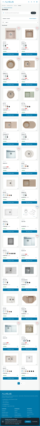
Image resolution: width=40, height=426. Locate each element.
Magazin (16, 410)
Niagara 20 (23, 43)
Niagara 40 (23, 134)
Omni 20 (23, 368)
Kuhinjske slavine (5, 412)
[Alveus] (9, 2)
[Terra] (7, 106)
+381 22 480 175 (5, 401)
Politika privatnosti (18, 415)
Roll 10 (4, 103)
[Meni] (3, 2)
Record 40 (5, 279)
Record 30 (23, 73)
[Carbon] (26, 46)
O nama (16, 412)
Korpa (28, 415)
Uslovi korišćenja (18, 413)
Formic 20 (23, 338)
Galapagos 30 (5, 134)
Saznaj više (17, 423)
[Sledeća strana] (24, 383)
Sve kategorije (29, 410)
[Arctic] (22, 46)
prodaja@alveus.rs (6, 404)
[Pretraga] (29, 2)
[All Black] (13, 253)
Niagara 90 (5, 221)
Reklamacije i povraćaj (18, 417)
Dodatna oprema (5, 415)
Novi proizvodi (29, 412)
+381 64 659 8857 (6, 402)
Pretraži (33, 12)
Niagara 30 (23, 192)
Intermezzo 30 (24, 279)
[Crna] (5, 46)
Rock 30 (4, 192)
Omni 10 (4, 250)
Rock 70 (4, 368)
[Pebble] (24, 341)
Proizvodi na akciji (30, 413)
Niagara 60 (23, 308)
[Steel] (26, 341)
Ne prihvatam (34, 421)
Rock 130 (23, 103)
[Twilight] (28, 341)
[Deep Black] (15, 253)
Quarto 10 (5, 163)
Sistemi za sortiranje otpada (7, 417)
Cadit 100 (23, 221)
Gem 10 (4, 43)
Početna (4, 5)
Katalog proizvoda (10, 5)
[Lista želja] (34, 2)
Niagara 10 (5, 73)
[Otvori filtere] (3, 22)
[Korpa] (37, 2)
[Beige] (3, 46)
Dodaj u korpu (11, 54)
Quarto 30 (5, 338)
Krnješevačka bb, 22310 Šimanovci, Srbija (10, 399)
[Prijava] (31, 2)
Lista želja (29, 417)
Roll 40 (22, 163)
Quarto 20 (23, 250)
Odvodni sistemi (5, 413)
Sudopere (15, 5)
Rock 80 (4, 308)
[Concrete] (26, 106)
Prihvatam (28, 421)
